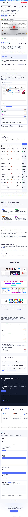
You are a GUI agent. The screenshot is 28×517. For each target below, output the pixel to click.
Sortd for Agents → (4, 256)
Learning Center (13, 516)
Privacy (20, 516)
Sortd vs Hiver (8, 195)
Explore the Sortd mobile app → (21, 309)
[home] (5, 2)
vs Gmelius (14, 195)
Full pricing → (16, 500)
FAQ (22, 516)
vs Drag (16, 195)
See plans (14, 444)
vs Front (11, 195)
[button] (2, 2)
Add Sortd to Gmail (4, 15)
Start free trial (14, 458)
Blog (25, 516)
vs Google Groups (20, 195)
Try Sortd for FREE (24, 2)
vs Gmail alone (23, 195)
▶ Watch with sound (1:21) (12, 15)
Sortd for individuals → (3, 247)
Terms (17, 516)
